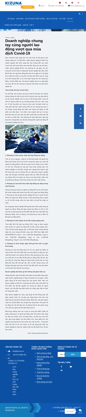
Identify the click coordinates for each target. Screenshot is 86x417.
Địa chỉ (42, 6)
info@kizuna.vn (18, 351)
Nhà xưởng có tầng (44, 353)
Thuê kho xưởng (43, 372)
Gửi (72, 354)
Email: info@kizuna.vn (76, 6)
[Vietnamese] (60, 2)
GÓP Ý (32, 25)
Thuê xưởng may (43, 369)
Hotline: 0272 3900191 (57, 6)
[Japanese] (78, 2)
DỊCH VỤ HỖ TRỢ (52, 19)
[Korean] (66, 2)
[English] (72, 2)
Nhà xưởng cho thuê (44, 382)
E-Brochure (27, 7)
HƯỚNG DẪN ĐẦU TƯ (63, 408)
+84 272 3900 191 (19, 355)
